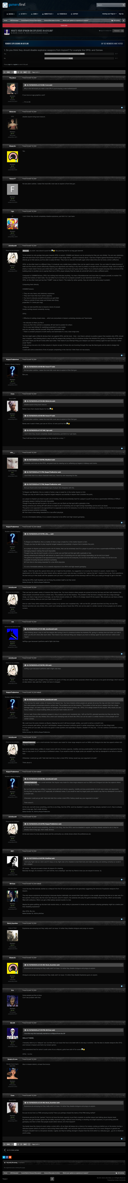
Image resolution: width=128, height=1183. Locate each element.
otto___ (12, 452)
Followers (117, 30)
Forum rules (64, 25)
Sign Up (121, 14)
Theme (4, 1179)
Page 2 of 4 (35, 72)
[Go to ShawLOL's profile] (12, 156)
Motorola (12, 112)
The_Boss (12, 78)
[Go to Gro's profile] (12, 1000)
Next (25, 72)
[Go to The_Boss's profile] (12, 88)
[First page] (4, 72)
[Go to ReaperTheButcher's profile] (12, 371)
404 (46, 665)
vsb (12, 622)
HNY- (12, 851)
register (15, 64)
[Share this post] (123, 78)
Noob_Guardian (12, 923)
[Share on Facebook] (7, 1157)
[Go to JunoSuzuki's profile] (12, 258)
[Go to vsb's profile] (12, 634)
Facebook (124, 20)
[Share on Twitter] (3, 1157)
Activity (23, 14)
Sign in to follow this (106, 30)
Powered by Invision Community (117, 1180)
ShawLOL (12, 146)
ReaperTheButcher (12, 359)
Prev (8, 72)
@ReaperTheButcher (29, 742)
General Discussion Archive (39, 33)
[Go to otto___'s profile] (12, 463)
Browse (10, 14)
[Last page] (29, 72)
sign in (10, 64)
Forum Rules (63, 14)
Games (35, 14)
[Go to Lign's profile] (12, 223)
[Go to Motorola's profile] (12, 124)
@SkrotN (25, 250)
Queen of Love (12, 1059)
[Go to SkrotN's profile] (7, 32)
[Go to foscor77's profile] (12, 189)
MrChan (12, 883)
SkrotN (15, 33)
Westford (48, 460)
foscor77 (13, 178)
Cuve (47, 85)
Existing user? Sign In (109, 14)
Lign (12, 211)
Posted (29, 78)
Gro (12, 990)
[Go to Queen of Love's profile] (12, 1073)
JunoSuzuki (12, 245)
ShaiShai (48, 858)
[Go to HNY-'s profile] (12, 861)
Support (75, 14)
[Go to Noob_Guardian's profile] (12, 935)
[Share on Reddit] (10, 1157)
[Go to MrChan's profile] (12, 896)
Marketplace (48, 14)
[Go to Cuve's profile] (12, 406)
